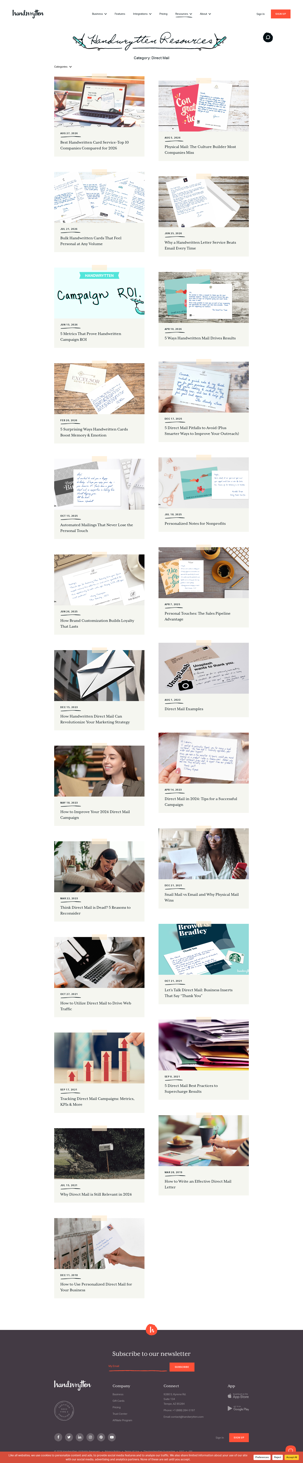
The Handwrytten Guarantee (159, 1451)
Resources (182, 13)
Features (120, 13)
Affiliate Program (122, 1420)
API (190, 1451)
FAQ (181, 1451)
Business (97, 13)
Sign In (261, 13)
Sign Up (280, 13)
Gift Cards (118, 1400)
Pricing (163, 13)
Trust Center (120, 1413)
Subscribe (182, 1367)
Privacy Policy (112, 1451)
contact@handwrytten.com (187, 1416)
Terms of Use (132, 1451)
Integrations (140, 13)
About (204, 13)
